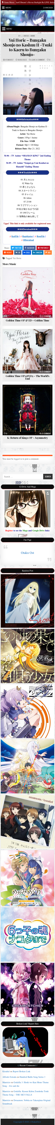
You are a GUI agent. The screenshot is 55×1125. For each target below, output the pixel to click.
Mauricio (6, 1082)
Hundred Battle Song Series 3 (32, 1076)
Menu (8, 7)
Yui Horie (17, 258)
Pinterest (44, 247)
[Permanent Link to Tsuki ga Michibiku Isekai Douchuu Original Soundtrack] (27, 766)
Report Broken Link (21, 1071)
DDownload (28, 240)
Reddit (9, 252)
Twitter (18, 247)
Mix (49, 252)
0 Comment (46, 316)
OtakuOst (9, 60)
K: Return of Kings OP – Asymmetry (27, 437)
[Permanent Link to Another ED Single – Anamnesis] (27, 822)
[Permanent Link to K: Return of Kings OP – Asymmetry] (28, 410)
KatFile (14, 236)
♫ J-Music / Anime (28, 36)
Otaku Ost (27, 552)
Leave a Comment (38, 60)
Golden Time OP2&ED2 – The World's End (27, 377)
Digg (28, 252)
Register (9, 530)
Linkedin (39, 252)
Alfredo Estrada (9, 1076)
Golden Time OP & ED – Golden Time (27, 320)
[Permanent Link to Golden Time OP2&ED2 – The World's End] (28, 351)
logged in (18, 458)
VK (19, 252)
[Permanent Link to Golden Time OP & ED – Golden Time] (28, 292)
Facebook (30, 247)
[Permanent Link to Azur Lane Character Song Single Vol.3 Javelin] (27, 711)
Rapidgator (27, 236)
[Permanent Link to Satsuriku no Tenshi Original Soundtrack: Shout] (27, 601)
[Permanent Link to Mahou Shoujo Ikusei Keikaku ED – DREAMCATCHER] (27, 990)
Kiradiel (5, 1071)
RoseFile (40, 236)
